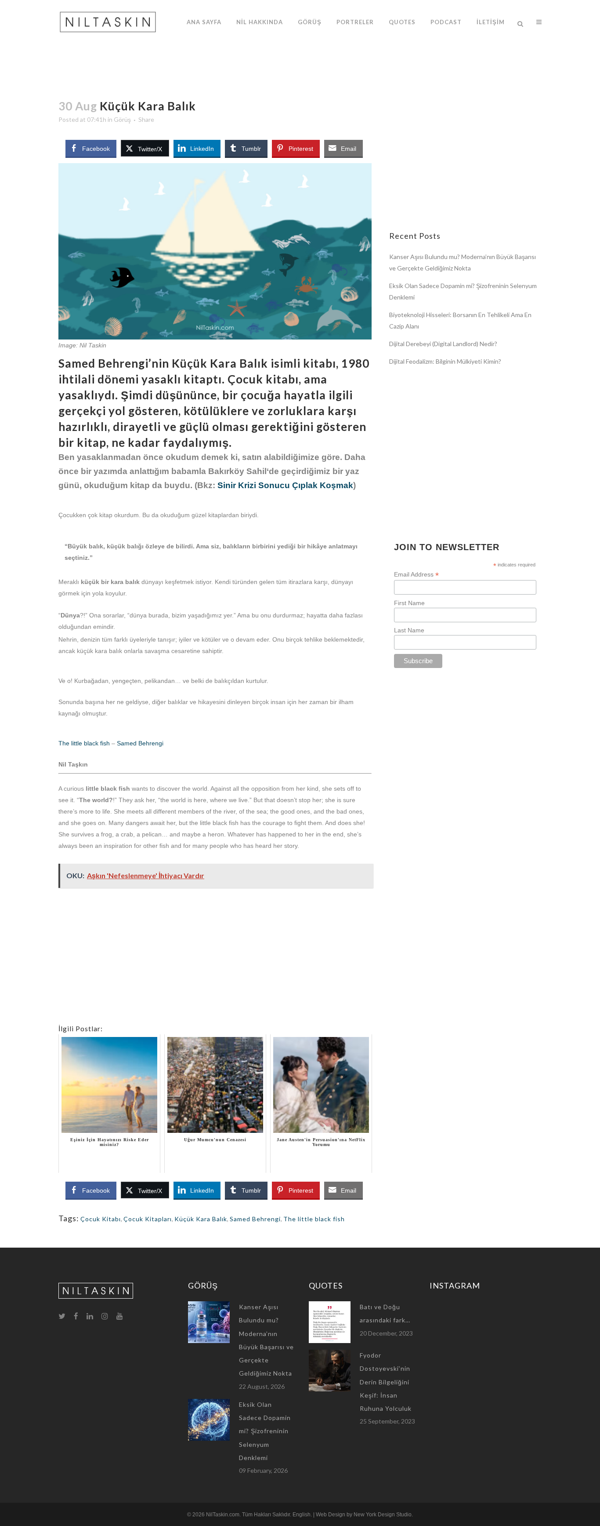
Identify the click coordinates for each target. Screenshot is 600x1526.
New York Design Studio (383, 1514)
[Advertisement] (215, 961)
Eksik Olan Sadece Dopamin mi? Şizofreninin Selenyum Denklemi (265, 1431)
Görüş (122, 119)
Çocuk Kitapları (147, 1219)
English (302, 1514)
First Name (409, 602)
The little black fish (84, 743)
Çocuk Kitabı (100, 1219)
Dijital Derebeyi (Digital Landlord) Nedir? (443, 343)
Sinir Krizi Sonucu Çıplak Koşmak (285, 485)
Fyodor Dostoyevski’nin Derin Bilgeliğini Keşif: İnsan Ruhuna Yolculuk (386, 1381)
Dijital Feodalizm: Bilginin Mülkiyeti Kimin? (445, 361)
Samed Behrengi (140, 743)
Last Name (409, 630)
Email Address (416, 574)
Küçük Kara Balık (200, 1219)
